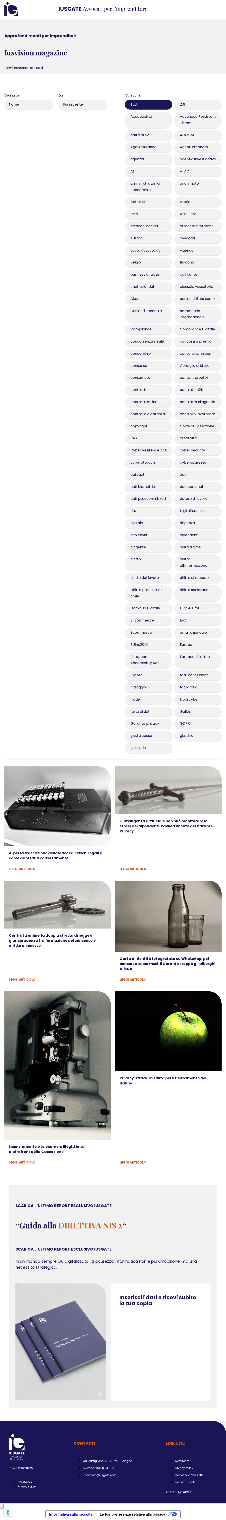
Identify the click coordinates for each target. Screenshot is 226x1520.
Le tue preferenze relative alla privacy (132, 1514)
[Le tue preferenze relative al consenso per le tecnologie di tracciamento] (8, 1512)
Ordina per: (12, 95)
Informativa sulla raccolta (70, 1514)
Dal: (61, 95)
